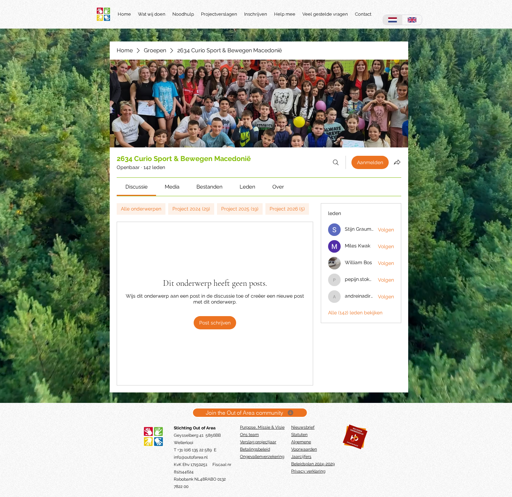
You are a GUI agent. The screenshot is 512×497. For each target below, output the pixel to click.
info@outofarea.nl (191, 457)
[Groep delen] (397, 162)
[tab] (141, 209)
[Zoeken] (336, 162)
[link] (136, 187)
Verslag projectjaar (258, 441)
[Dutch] (392, 20)
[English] (412, 20)
